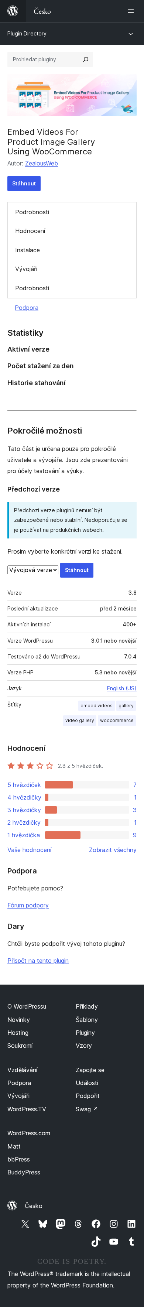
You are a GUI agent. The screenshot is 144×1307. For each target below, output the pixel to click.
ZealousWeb (41, 163)
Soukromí (19, 1045)
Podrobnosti (32, 212)
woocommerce (117, 720)
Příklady (87, 1006)
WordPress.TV (26, 1109)
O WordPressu (26, 1006)
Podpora (26, 307)
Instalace (27, 250)
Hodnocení (30, 231)
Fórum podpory (28, 905)
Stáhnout (24, 183)
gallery (126, 705)
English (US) (122, 688)
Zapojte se (90, 1070)
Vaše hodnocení (29, 849)
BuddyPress (23, 1172)
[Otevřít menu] (132, 11)
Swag (87, 1109)
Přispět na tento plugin (38, 960)
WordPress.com (28, 1133)
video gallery (79, 720)
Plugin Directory (27, 33)
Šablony (87, 1019)
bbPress (18, 1159)
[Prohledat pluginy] (85, 59)
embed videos (96, 705)
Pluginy (85, 1032)
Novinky (18, 1019)
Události (87, 1083)
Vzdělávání (22, 1070)
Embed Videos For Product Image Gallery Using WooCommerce (51, 141)
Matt (14, 1146)
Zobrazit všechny (113, 849)
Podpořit (88, 1095)
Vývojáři (26, 269)
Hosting (17, 1032)
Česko (33, 1206)
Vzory (84, 1045)
